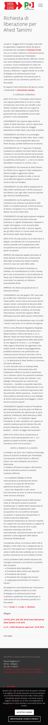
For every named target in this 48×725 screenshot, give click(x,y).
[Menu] (40, 5)
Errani (12, 607)
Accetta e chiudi (24, 712)
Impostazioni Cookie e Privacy (24, 719)
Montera (31, 607)
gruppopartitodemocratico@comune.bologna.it (24, 672)
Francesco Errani (33, 50)
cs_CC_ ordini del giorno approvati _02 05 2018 (24, 627)
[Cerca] (35, 5)
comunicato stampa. (25, 90)
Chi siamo (11, 686)
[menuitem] (35, 5)
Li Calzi (20, 607)
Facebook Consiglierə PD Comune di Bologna (23, 669)
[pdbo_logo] (20, 5)
